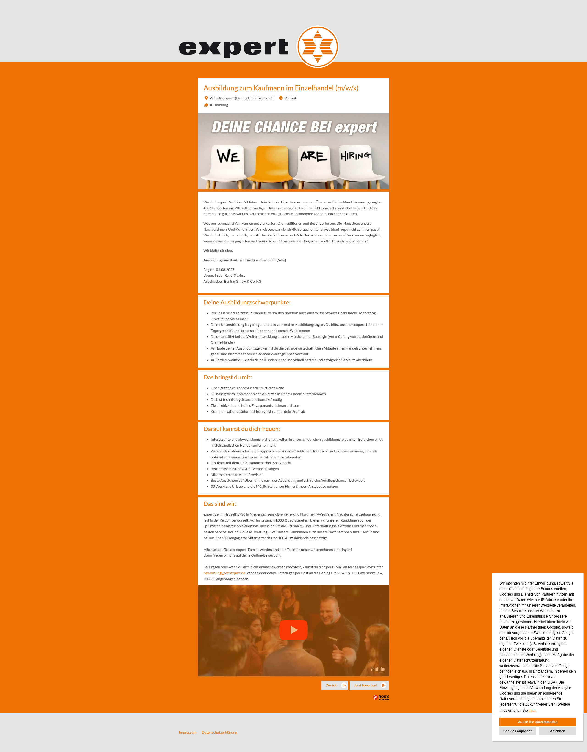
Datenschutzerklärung (219, 732)
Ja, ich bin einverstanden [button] (538, 722)
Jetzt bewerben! (365, 685)
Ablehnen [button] (557, 731)
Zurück (331, 685)
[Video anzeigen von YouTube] (293, 630)
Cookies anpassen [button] (517, 731)
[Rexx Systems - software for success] (381, 698)
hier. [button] (532, 710)
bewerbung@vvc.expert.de (224, 573)
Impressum (188, 732)
